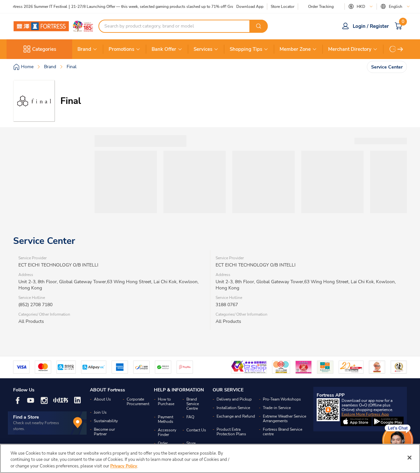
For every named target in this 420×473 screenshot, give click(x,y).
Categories (44, 49)
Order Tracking (321, 6)
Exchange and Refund (236, 416)
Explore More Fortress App (365, 414)
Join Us (100, 412)
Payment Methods (165, 419)
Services (203, 49)
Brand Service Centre (192, 404)
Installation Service (233, 407)
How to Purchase (166, 401)
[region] (210, 458)
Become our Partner (104, 432)
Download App (249, 6)
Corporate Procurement (138, 401)
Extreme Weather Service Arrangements (284, 419)
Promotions (121, 49)
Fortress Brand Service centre (282, 432)
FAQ (190, 417)
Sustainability (106, 421)
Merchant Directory (349, 49)
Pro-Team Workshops (282, 399)
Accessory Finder (167, 432)
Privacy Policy (123, 466)
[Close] (409, 457)
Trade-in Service (277, 407)
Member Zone (295, 49)
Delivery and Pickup (234, 399)
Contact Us (196, 430)
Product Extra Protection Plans (231, 432)
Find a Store (26, 417)
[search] (258, 26)
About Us (102, 399)
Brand (84, 49)
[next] (400, 49)
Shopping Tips (246, 49)
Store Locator (282, 6)
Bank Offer (164, 49)
